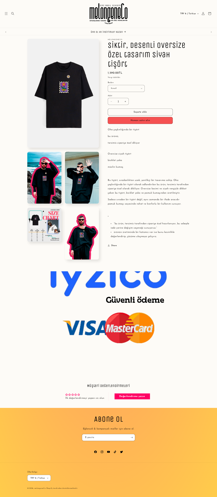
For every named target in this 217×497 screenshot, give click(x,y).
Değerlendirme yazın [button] (132, 396)
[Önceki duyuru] (6, 32)
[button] (6, 13)
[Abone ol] (131, 437)
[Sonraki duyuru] (211, 32)
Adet (110, 96)
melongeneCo (40, 488)
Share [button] (114, 245)
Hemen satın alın (140, 120)
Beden (111, 82)
